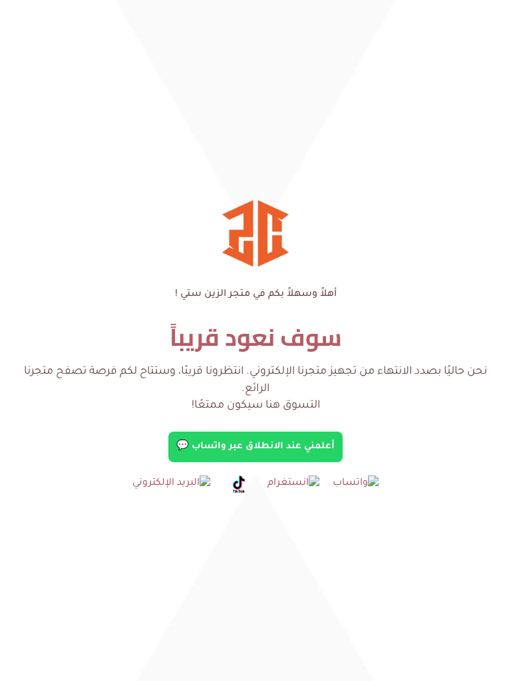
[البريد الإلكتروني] (171, 485)
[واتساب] (356, 485)
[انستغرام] (293, 485)
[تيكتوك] (239, 485)
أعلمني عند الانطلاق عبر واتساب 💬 (255, 447)
